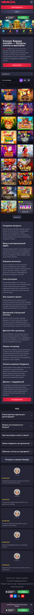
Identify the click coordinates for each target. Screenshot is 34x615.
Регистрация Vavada (17, 399)
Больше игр (17, 217)
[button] (2, 24)
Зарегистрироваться (17, 7)
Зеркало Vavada (17, 65)
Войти (17, 11)
